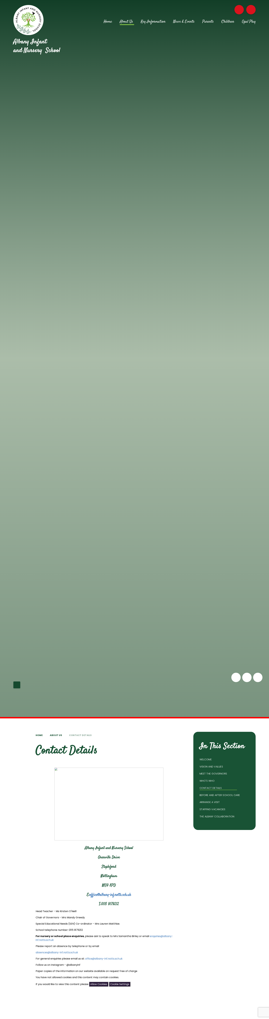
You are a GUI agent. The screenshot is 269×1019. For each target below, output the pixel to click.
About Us (56, 735)
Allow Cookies (98, 984)
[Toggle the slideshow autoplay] (257, 677)
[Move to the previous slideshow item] (236, 677)
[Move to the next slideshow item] (247, 677)
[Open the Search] (251, 9)
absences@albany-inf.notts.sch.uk (57, 952)
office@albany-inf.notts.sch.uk (110, 894)
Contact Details (80, 735)
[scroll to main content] (16, 684)
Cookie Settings (119, 984)
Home (39, 735)
